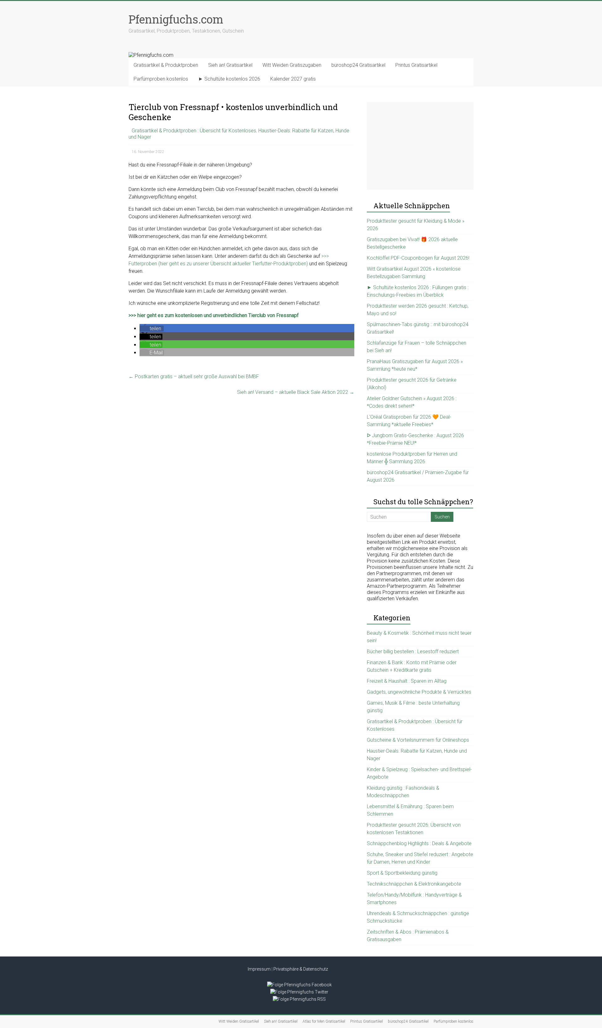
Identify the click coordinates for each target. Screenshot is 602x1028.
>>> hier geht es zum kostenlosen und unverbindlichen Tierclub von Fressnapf (214, 315)
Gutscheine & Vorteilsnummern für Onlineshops (418, 740)
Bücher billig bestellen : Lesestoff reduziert (413, 651)
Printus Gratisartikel (416, 65)
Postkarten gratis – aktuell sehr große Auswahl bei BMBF (194, 376)
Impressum (259, 969)
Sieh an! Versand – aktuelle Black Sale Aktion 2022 (295, 392)
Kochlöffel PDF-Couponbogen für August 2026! (418, 258)
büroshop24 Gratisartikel (358, 65)
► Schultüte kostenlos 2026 (229, 79)
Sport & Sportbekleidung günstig (402, 873)
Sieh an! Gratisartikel (230, 65)
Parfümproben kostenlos (161, 79)
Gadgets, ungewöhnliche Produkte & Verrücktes (419, 692)
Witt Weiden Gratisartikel (239, 1021)
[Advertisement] (420, 146)
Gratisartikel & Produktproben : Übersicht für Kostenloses (194, 131)
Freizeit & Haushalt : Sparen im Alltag (406, 681)
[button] (152, 328)
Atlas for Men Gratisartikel (324, 1021)
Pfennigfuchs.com (176, 19)
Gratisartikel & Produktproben (166, 65)
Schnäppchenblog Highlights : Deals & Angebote (419, 843)
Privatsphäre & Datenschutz (300, 969)
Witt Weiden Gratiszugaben (291, 65)
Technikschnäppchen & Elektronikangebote (414, 884)
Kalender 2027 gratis (293, 79)
